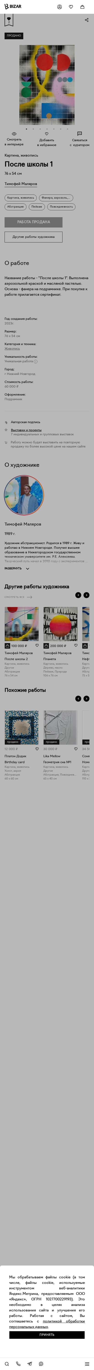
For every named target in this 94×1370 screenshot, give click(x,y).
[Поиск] (7, 1364)
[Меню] (87, 1364)
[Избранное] (71, 7)
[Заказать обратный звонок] (18, 1364)
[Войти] (59, 7)
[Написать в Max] (41, 1364)
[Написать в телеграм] (29, 1364)
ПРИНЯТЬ (47, 1334)
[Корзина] (82, 7)
